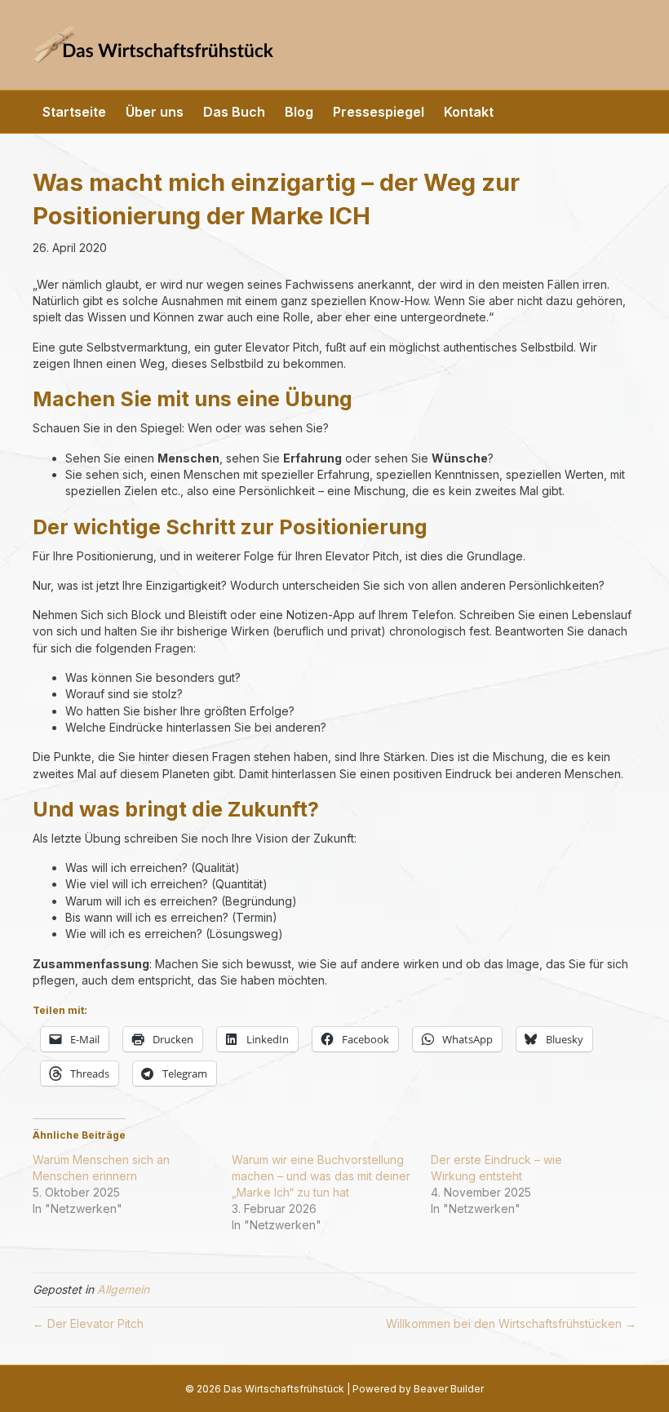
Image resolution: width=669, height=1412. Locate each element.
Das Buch (234, 112)
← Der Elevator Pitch (88, 1323)
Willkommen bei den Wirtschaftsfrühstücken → (511, 1323)
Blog (299, 112)
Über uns (155, 112)
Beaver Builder (449, 1389)
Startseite (74, 112)
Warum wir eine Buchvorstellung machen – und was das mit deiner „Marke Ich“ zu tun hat (321, 1176)
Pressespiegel (378, 112)
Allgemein (123, 1289)
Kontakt (469, 112)
